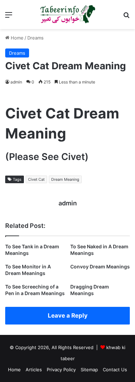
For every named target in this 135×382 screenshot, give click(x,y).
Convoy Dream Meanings (100, 266)
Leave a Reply (68, 315)
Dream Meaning (65, 179)
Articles (34, 369)
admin (16, 82)
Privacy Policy (61, 369)
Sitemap (89, 369)
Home (16, 38)
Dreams (35, 38)
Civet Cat (36, 179)
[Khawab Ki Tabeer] (67, 14)
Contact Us (115, 369)
